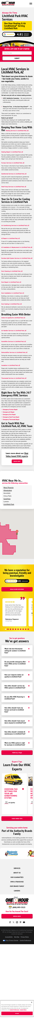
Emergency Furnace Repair (10, 409)
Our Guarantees (17, 877)
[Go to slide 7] (20, 629)
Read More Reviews (17, 589)
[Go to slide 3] (10, 629)
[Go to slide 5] (15, 629)
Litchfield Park (8, 504)
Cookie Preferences (14, 1010)
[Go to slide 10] (28, 629)
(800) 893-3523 (18, 907)
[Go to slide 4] (13, 629)
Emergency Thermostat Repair (11, 419)
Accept (17, 1013)
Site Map (16, 937)
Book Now (17, 461)
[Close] (32, 1002)
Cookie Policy (23, 1010)
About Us (17, 873)
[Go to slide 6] (18, 629)
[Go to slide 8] (23, 629)
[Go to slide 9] (25, 629)
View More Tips (17, 818)
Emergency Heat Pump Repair (11, 417)
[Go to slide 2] (8, 629)
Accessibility (9, 937)
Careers (17, 891)
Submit (17, 58)
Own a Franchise (17, 882)
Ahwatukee (7, 490)
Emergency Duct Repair (9, 414)
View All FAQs (17, 753)
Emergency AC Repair (8, 412)
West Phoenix (8, 487)
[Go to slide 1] (5, 629)
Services (17, 868)
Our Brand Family (17, 886)
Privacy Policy (25, 937)
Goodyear (7, 499)
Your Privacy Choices (12, 940)
